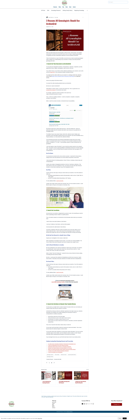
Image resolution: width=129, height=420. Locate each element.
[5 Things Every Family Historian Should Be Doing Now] (81, 375)
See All (87, 369)
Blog (53, 411)
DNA (48, 10)
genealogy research (50, 354)
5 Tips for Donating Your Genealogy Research (46, 382)
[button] (87, 10)
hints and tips (57, 354)
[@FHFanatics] (87, 411)
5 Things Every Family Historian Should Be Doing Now (80, 382)
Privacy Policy (40, 418)
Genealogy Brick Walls (57, 359)
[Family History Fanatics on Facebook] (89, 411)
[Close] (127, 418)
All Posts (43, 10)
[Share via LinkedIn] (51, 362)
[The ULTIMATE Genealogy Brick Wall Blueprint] (65, 375)
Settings (120, 418)
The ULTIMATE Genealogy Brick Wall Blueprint (64, 382)
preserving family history (72, 354)
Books (53, 412)
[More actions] (83, 17)
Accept (125, 418)
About (53, 413)
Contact (53, 414)
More (75, 10)
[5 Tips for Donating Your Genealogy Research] (48, 375)
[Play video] (65, 197)
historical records (63, 354)
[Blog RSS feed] (93, 411)
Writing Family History (67, 10)
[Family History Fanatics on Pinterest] (91, 411)
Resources (54, 409)
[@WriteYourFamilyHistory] (84, 411)
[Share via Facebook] (46, 362)
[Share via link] (54, 362)
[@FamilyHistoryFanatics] (82, 411)
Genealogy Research (56, 10)
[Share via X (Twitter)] (49, 362)
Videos (53, 410)
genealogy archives (50, 356)
